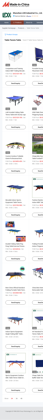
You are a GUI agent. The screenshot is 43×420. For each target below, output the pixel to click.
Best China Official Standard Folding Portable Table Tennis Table (15, 290)
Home (6, 22)
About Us (29, 22)
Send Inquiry (15, 83)
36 (17, 398)
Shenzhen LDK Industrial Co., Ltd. (27, 13)
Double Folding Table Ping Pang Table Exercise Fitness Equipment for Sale (15, 246)
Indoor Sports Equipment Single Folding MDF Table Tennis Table (14, 334)
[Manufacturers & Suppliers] (16, 4)
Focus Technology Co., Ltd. (28, 411)
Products (18, 22)
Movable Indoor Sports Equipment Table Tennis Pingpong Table (14, 202)
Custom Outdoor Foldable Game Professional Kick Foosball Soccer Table (14, 158)
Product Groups (12, 34)
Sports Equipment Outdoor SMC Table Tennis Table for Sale (15, 377)
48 (21, 398)
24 (12, 398)
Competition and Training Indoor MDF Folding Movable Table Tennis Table (15, 70)
